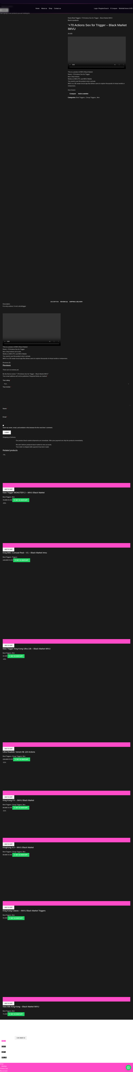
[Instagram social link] (128, 1)
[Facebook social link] (126, 1)
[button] (128, 1067)
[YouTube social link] (130, 1)
